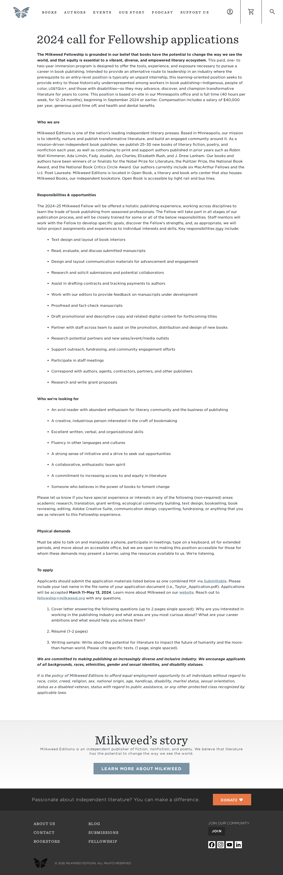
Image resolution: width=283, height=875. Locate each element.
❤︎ (232, 799)
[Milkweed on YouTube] (229, 844)
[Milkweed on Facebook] (211, 844)
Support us (194, 12)
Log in (240, 2)
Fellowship (102, 841)
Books (49, 12)
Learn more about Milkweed (141, 768)
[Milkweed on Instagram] (220, 844)
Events (102, 12)
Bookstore (47, 841)
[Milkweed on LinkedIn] (238, 844)
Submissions (103, 833)
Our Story (132, 12)
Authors (75, 12)
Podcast (162, 12)
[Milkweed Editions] (21, 15)
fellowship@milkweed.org (61, 598)
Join (217, 831)
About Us (44, 824)
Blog (94, 824)
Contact (44, 833)
